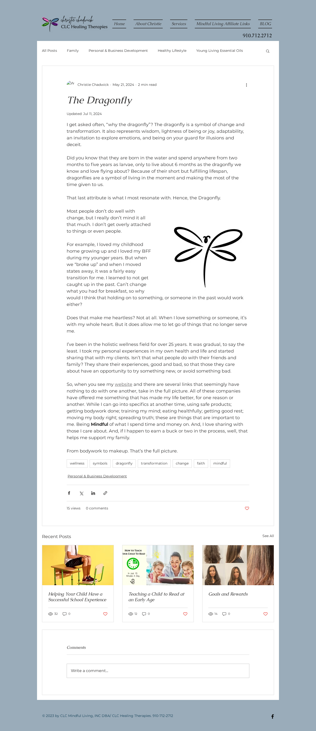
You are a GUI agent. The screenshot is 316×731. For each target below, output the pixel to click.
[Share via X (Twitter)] (81, 493)
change (182, 463)
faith (201, 463)
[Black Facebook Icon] (273, 716)
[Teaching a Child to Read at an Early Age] (158, 565)
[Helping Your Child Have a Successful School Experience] (78, 565)
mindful (220, 463)
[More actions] (246, 85)
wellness (77, 463)
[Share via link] (105, 493)
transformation (154, 463)
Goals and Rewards (228, 594)
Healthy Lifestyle (172, 50)
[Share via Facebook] (69, 493)
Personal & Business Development (118, 50)
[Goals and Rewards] (238, 565)
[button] (267, 51)
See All (268, 536)
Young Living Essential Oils (219, 50)
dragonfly (124, 463)
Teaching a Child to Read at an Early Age (156, 596)
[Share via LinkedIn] (93, 493)
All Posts (49, 50)
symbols (100, 463)
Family (73, 50)
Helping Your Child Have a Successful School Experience (77, 596)
